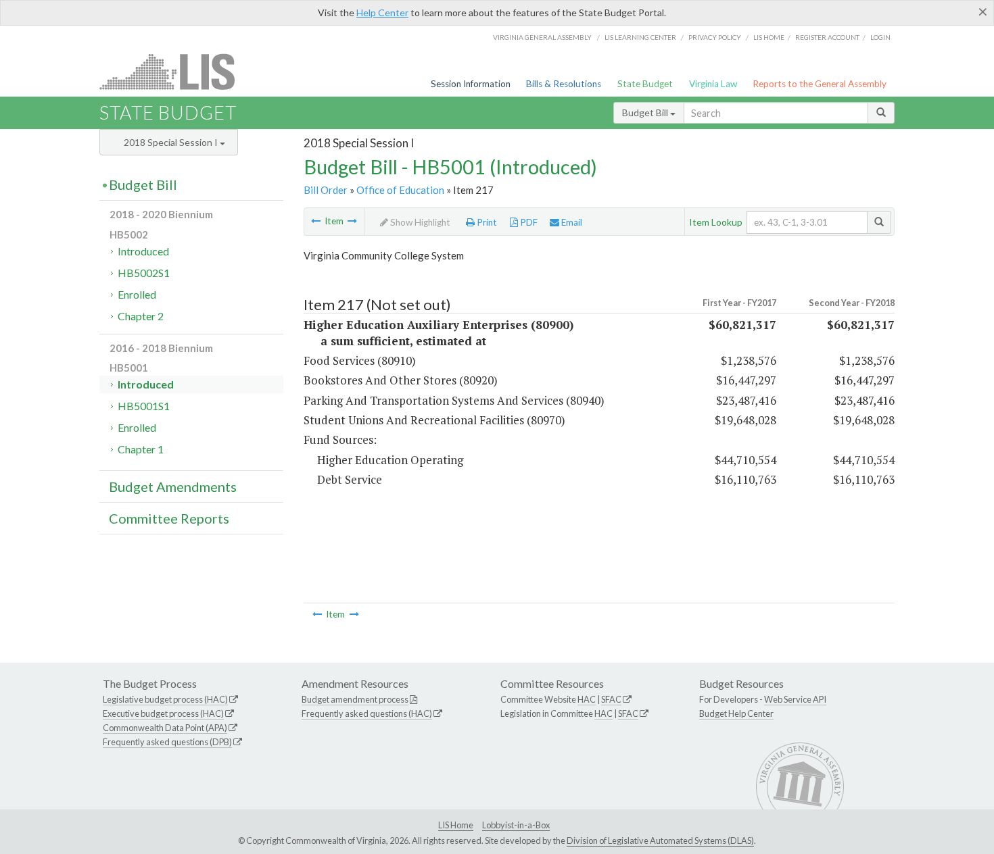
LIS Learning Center (640, 37)
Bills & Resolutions (563, 83)
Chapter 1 (141, 449)
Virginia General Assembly (542, 37)
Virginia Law (713, 83)
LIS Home (455, 825)
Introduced (143, 251)
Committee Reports (169, 518)
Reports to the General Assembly (819, 83)
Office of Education (400, 190)
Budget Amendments (173, 486)
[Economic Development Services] (316, 221)
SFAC (611, 699)
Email (570, 222)
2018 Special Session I (172, 142)
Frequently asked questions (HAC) (367, 713)
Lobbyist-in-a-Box (516, 825)
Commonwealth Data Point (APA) (165, 727)
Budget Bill (646, 112)
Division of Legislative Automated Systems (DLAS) (660, 840)
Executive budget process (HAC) (163, 713)
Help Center (382, 12)
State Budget (645, 83)
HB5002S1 (144, 272)
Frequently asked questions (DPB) (167, 741)
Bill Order (326, 190)
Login (880, 37)
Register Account (827, 37)
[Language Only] (352, 221)
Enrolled (137, 294)
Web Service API (795, 699)
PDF (528, 222)
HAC (586, 699)
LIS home (768, 37)
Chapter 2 (141, 315)
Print (486, 222)
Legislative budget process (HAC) (165, 699)
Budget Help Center (736, 713)
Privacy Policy (714, 37)
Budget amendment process (355, 699)
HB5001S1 (144, 405)
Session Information (471, 83)
